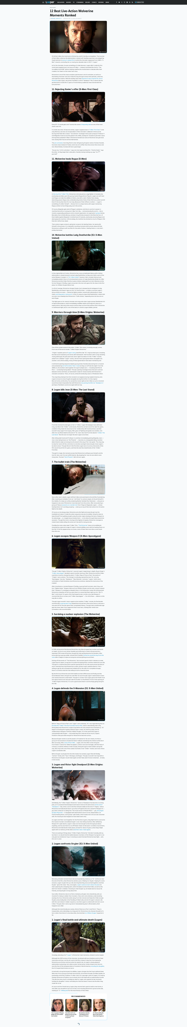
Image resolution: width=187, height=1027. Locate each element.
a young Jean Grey (65, 603)
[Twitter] (122, 2)
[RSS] (132, 2)
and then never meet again (82, 830)
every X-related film (68, 60)
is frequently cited (85, 124)
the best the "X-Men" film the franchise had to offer (67, 725)
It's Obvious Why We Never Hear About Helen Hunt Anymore (98, 1014)
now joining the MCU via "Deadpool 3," (92, 383)
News (107, 2)
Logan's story (72, 353)
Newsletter (140, 2)
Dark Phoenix (69, 457)
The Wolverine (83, 525)
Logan (69, 955)
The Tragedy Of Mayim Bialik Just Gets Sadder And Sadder (57, 1014)
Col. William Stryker (90, 913)
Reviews (101, 2)
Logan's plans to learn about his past (88, 885)
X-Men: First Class (95, 130)
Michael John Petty (56, 18)
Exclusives (60, 2)
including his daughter (97, 966)
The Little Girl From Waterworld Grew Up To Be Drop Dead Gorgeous (70, 1015)
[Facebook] (116, 2)
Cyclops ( (98, 213)
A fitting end (64, 990)
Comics (94, 2)
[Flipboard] (127, 2)
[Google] (129, 2)
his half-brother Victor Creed (71, 366)
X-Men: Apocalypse (58, 573)
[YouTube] (119, 2)
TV (74, 2)
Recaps (87, 2)
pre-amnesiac (58, 143)
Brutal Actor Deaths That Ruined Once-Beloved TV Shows (84, 1014)
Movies (68, 2)
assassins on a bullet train (69, 505)
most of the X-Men (69, 743)
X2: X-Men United (74, 277)
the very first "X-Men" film (61, 194)
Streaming (79, 2)
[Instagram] (124, 2)
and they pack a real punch (64, 294)
